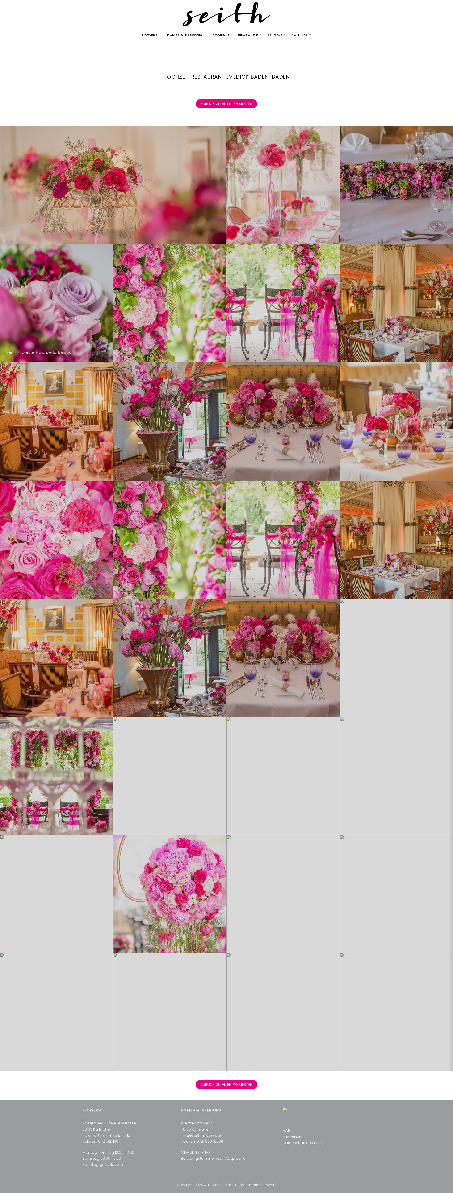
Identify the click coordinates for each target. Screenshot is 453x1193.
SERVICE (275, 34)
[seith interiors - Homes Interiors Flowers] (226, 14)
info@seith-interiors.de (201, 1135)
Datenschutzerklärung (303, 1143)
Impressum (293, 1137)
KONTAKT (299, 34)
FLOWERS (150, 34)
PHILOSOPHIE (246, 34)
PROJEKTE (220, 34)
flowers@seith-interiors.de (106, 1135)
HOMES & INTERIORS (184, 34)
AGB (286, 1130)
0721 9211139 (108, 1141)
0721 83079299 (210, 1141)
